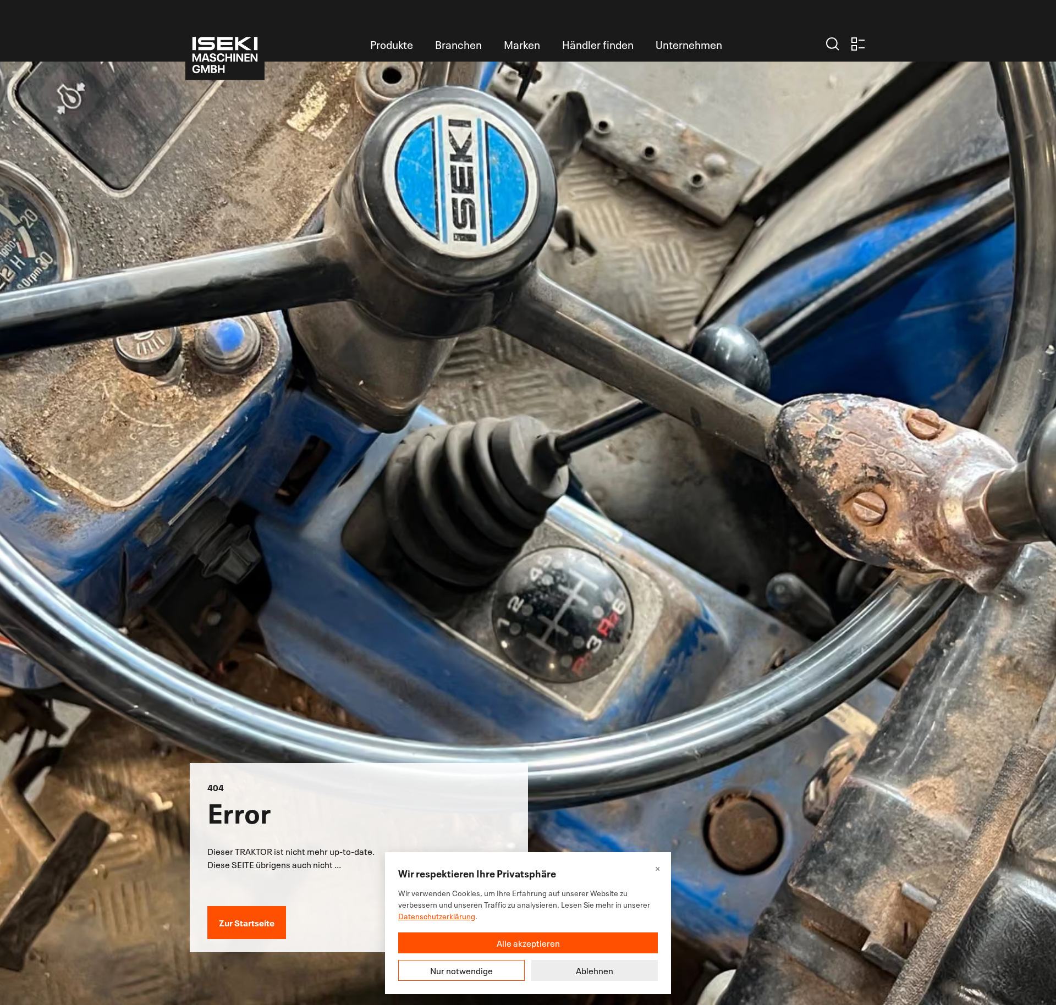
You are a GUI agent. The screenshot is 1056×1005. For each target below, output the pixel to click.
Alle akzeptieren (528, 943)
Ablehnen (594, 970)
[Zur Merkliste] (858, 44)
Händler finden (598, 44)
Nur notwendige (461, 970)
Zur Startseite (246, 922)
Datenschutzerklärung (436, 915)
